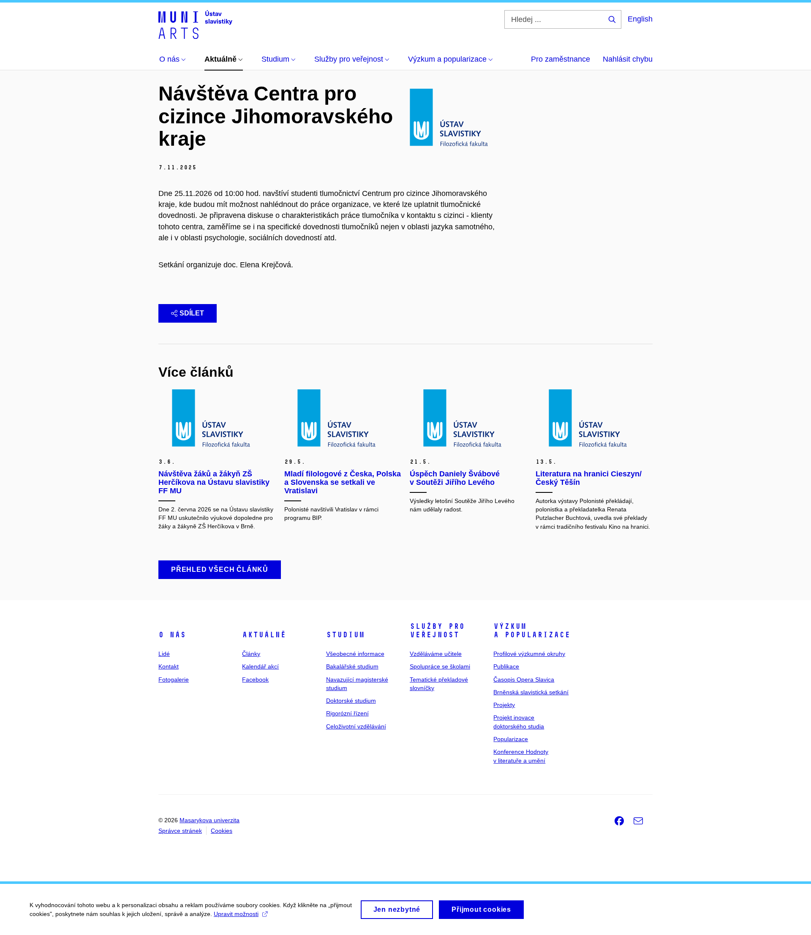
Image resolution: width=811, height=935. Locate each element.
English (640, 19)
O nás (172, 634)
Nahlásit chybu (628, 59)
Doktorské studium (351, 700)
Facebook (255, 679)
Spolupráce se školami (440, 666)
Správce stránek (180, 830)
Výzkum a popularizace (531, 630)
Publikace (506, 666)
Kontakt (168, 666)
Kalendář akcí (260, 666)
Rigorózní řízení (347, 713)
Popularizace (510, 739)
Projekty (504, 704)
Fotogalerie (173, 679)
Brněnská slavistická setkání (531, 692)
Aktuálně (264, 634)
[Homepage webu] (195, 24)
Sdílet (192, 313)
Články (251, 653)
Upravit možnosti (236, 914)
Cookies (221, 830)
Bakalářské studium (352, 666)
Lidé (164, 653)
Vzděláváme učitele (436, 653)
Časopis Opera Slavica (523, 679)
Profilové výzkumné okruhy (529, 653)
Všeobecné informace (355, 653)
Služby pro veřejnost (437, 630)
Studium (345, 634)
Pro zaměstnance (560, 59)
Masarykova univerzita (209, 820)
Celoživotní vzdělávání (356, 726)
